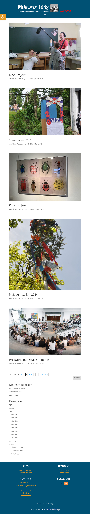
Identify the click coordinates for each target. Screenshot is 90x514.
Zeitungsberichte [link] (17, 447)
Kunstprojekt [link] (17, 205)
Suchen (77, 378)
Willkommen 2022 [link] (15, 392)
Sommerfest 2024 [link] (21, 140)
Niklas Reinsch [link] (17, 79)
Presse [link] (11, 444)
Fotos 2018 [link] (14, 434)
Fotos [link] (11, 412)
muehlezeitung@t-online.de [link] (26, 485)
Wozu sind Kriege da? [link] (17, 388)
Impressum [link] (64, 470)
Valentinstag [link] (13, 395)
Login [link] (26, 492)
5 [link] (34, 374)
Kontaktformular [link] (26, 470)
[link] (3, 17)
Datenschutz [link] (64, 473)
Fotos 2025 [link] (14, 424)
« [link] (21, 374)
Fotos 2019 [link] (14, 414)
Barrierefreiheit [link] (26, 473)
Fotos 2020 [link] (14, 438)
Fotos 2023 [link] (40, 363)
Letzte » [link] (45, 374)
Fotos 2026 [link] (14, 428)
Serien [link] (11, 408)
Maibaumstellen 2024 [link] (23, 294)
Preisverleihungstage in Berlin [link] (29, 360)
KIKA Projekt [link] (17, 75)
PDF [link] (10, 405)
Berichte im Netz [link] (17, 450)
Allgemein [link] (12, 441)
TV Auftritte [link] (15, 454)
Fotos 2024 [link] (39, 79)
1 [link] (23, 374)
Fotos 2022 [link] (14, 431)
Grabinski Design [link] (53, 509)
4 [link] (31, 374)
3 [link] (29, 374)
